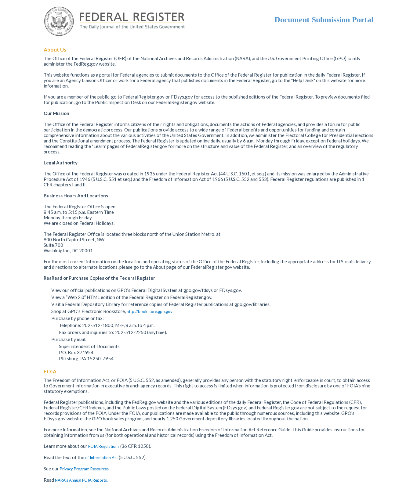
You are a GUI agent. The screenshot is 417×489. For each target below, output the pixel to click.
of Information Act (102, 457)
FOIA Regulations (103, 446)
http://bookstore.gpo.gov (149, 311)
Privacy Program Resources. (85, 468)
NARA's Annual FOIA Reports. (81, 480)
